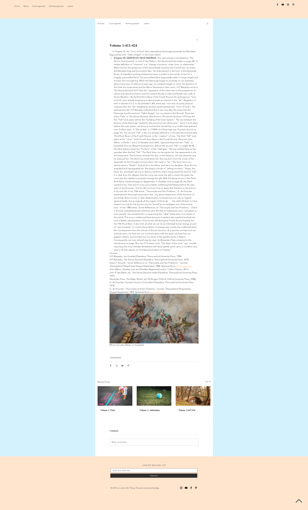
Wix (157, 488)
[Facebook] (191, 487)
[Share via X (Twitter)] (116, 365)
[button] (207, 23)
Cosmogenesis (115, 23)
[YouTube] (186, 487)
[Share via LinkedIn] (122, 365)
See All (208, 382)
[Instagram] (181, 487)
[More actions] (197, 39)
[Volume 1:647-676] (193, 396)
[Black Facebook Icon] (277, 4)
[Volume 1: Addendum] (154, 396)
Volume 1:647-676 (187, 410)
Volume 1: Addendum (150, 410)
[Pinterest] (196, 487)
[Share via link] (128, 365)
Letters (146, 23)
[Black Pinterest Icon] (293, 4)
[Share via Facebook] (110, 365)
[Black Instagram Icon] (288, 4)
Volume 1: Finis (107, 410)
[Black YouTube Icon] (282, 4)
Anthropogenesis (132, 23)
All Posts (100, 23)
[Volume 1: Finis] (115, 396)
